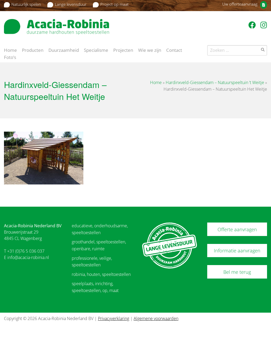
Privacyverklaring (113, 318)
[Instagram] (263, 25)
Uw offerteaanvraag (240, 4)
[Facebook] (253, 25)
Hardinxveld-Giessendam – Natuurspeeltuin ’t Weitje (215, 82)
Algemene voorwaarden (156, 318)
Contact (174, 49)
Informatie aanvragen (237, 250)
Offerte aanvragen (237, 229)
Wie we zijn (149, 49)
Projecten (123, 49)
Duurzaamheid (63, 49)
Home (10, 49)
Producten (32, 49)
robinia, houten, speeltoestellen (101, 274)
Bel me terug (237, 272)
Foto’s (10, 56)
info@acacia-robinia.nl (28, 257)
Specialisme (96, 49)
